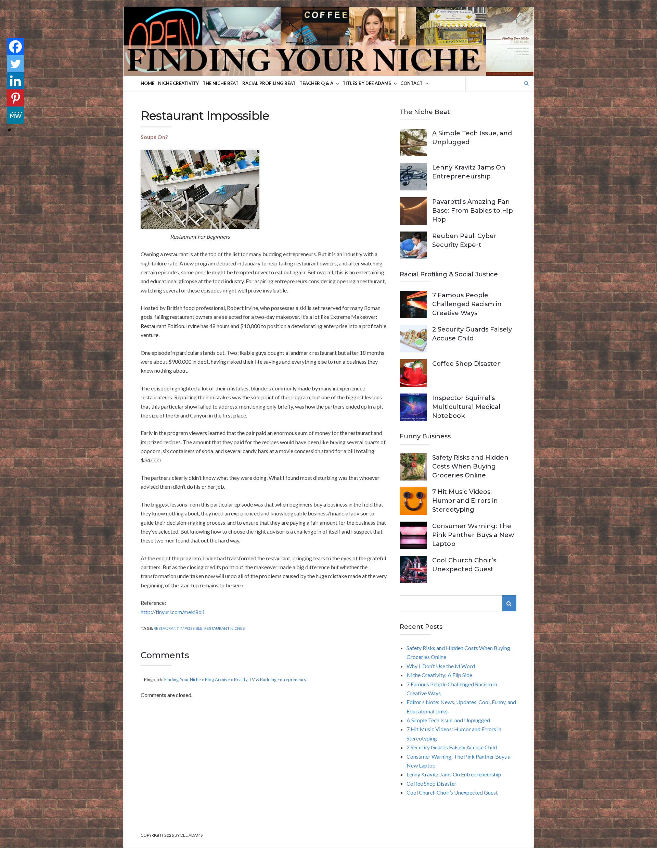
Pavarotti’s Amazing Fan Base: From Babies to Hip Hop (472, 210)
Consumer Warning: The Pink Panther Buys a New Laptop (473, 535)
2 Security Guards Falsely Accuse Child (452, 747)
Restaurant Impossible (178, 628)
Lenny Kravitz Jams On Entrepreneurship (454, 774)
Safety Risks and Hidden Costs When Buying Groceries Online (470, 466)
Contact (411, 83)
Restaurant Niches (224, 628)
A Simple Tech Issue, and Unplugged (448, 720)
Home (147, 83)
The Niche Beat (221, 83)
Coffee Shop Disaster (466, 363)
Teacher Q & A (316, 83)
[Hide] (9, 130)
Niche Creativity (178, 83)
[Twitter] (15, 63)
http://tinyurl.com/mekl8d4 (173, 612)
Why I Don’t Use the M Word (441, 666)
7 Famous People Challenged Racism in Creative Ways (467, 304)
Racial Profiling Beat (269, 83)
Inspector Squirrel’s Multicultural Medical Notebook (466, 407)
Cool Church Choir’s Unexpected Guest (452, 792)
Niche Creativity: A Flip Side (439, 675)
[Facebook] (15, 46)
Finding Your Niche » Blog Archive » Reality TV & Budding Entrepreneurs (235, 679)
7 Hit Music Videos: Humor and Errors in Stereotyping (465, 500)
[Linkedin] (15, 80)
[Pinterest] (15, 98)
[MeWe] (15, 115)
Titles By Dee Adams (367, 83)
